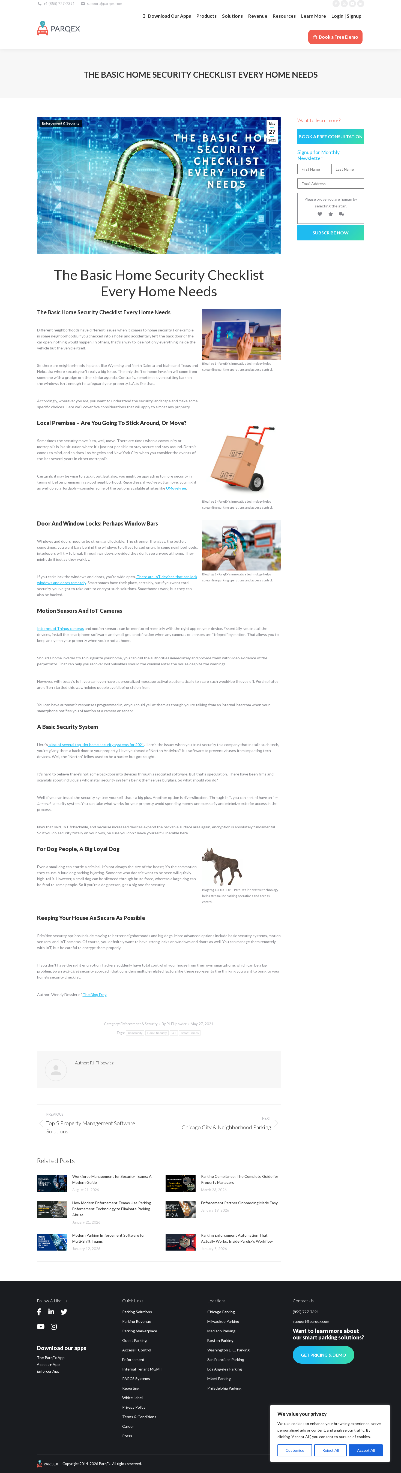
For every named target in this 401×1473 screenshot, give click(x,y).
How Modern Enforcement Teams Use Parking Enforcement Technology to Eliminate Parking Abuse (111, 1208)
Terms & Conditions (139, 1416)
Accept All (366, 1450)
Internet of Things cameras (60, 628)
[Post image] (52, 1183)
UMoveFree (176, 488)
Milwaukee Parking (223, 1321)
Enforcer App (48, 1371)
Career (128, 1426)
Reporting (130, 1388)
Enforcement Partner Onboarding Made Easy (239, 1202)
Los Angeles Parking (224, 1369)
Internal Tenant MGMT (142, 1369)
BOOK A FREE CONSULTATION (331, 136)
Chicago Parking (221, 1311)
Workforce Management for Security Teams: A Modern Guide (112, 1179)
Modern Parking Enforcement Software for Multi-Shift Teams (108, 1238)
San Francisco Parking (225, 1359)
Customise (295, 1450)
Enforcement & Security (60, 123)
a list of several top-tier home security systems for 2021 (96, 744)
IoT (174, 1032)
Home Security (157, 1032)
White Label (132, 1397)
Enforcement (133, 1359)
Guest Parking (134, 1340)
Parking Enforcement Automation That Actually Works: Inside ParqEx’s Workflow (237, 1238)
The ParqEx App (51, 1357)
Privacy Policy (133, 1407)
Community (135, 1032)
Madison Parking (221, 1331)
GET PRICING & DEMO (323, 1354)
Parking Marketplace (139, 1331)
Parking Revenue (136, 1321)
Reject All (330, 1450)
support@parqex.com (311, 1321)
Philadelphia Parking (224, 1388)
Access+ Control (136, 1350)
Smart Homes (190, 1032)
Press (127, 1435)
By (174, 1024)
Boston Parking (220, 1340)
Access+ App (48, 1364)
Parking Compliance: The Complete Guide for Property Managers (239, 1179)
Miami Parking (219, 1378)
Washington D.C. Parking (228, 1350)
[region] (330, 1433)
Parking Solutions (137, 1311)
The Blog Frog (95, 994)
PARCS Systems (136, 1378)
